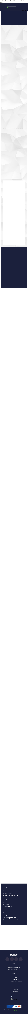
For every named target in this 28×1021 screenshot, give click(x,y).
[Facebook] (7, 959)
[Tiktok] (16, 959)
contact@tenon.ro (15, 967)
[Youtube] (21, 959)
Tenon (13, 1009)
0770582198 (16, 966)
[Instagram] (12, 959)
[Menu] (1, 7)
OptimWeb (16, 1010)
